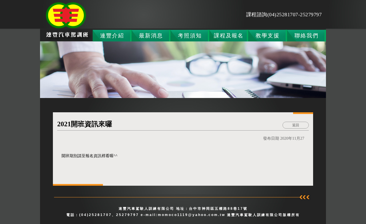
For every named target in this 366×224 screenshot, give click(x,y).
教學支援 (267, 36)
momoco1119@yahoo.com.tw (192, 215)
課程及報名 (229, 36)
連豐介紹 (112, 36)
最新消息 (151, 36)
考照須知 (190, 36)
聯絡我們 (306, 36)
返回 (295, 125)
